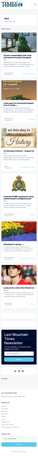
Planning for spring (12, 244)
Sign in (3, 419)
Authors (3, 416)
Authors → (5, 378)
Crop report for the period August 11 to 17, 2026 (19, 104)
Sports (32, 304)
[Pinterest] (19, 371)
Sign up (3, 406)
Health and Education (28, 73)
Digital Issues (5, 422)
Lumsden (32, 215)
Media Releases (8, 73)
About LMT (4, 414)
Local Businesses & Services (10, 427)
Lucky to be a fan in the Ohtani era (19, 288)
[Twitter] (15, 371)
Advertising (4, 408)
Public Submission (9, 214)
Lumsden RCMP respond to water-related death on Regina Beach (19, 197)
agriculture (31, 119)
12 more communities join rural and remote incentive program (17, 56)
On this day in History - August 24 (19, 151)
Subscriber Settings (7, 424)
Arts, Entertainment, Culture (26, 167)
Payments (4, 411)
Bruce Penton (8, 303)
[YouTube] (22, 371)
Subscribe (19, 359)
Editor (6, 166)
